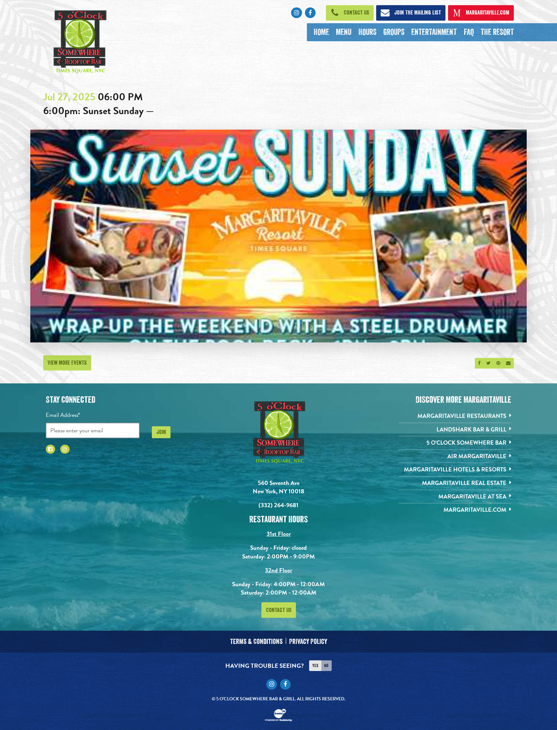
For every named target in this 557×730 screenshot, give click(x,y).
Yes (315, 665)
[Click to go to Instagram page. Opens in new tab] (65, 449)
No (326, 665)
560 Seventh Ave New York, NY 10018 (278, 487)
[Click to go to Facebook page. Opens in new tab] (50, 449)
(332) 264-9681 (278, 505)
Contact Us (278, 610)
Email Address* (63, 414)
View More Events (67, 363)
